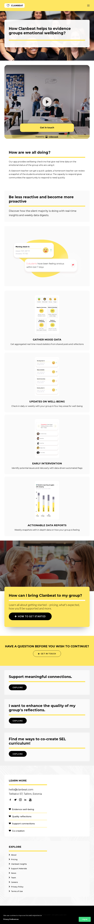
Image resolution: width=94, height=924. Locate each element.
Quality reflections (21, 816)
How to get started (32, 616)
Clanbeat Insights (19, 864)
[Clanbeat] (14, 5)
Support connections (23, 823)
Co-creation (18, 831)
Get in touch (48, 654)
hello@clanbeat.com (21, 789)
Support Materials (19, 868)
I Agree (84, 919)
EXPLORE (18, 687)
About (13, 855)
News (13, 873)
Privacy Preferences (10, 919)
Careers (14, 882)
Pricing (14, 859)
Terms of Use (17, 891)
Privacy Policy (17, 887)
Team (13, 878)
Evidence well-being (23, 809)
